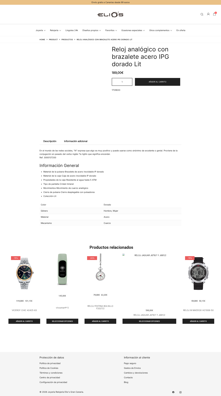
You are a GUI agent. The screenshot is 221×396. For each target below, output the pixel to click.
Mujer (115, 211)
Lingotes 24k (71, 30)
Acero (106, 217)
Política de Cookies (49, 368)
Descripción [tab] (49, 141)
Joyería (39, 30)
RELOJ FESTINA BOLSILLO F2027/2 (100, 307)
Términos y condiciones (51, 372)
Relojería (54, 30)
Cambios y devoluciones (136, 372)
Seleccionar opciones (62, 321)
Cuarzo (107, 223)
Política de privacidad (50, 363)
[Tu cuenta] (208, 14)
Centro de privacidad (50, 377)
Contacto (128, 377)
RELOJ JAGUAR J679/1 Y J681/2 (149, 315)
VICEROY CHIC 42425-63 (24, 310)
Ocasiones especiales (131, 30)
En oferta (180, 30)
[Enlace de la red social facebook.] (173, 392)
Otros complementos (159, 30)
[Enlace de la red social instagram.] (180, 392)
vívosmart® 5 (62, 307)
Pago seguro (130, 363)
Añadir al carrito (157, 82)
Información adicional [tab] (75, 141)
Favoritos (109, 30)
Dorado (107, 204)
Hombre (108, 211)
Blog (126, 382)
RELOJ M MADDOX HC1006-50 (198, 310)
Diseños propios (90, 30)
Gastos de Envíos (132, 368)
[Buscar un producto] (202, 14)
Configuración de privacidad (53, 382)
